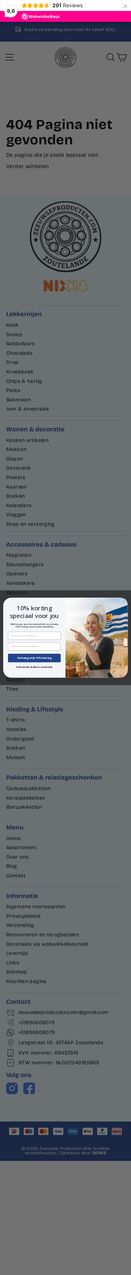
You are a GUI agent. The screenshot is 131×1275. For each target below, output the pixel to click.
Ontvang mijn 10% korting (34, 658)
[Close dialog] (123, 601)
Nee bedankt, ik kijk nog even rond (34, 666)
